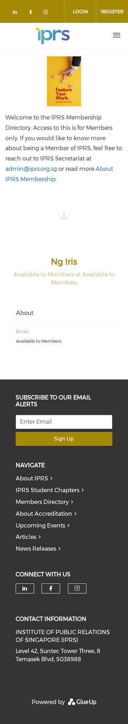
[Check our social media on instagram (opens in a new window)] (47, 13)
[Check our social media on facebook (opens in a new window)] (32, 13)
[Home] (52, 35)
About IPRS (32, 478)
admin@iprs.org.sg (31, 168)
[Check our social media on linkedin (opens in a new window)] (17, 13)
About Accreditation (44, 513)
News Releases (36, 548)
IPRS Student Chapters (47, 490)
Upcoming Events (40, 525)
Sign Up (64, 438)
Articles (26, 537)
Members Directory (42, 502)
